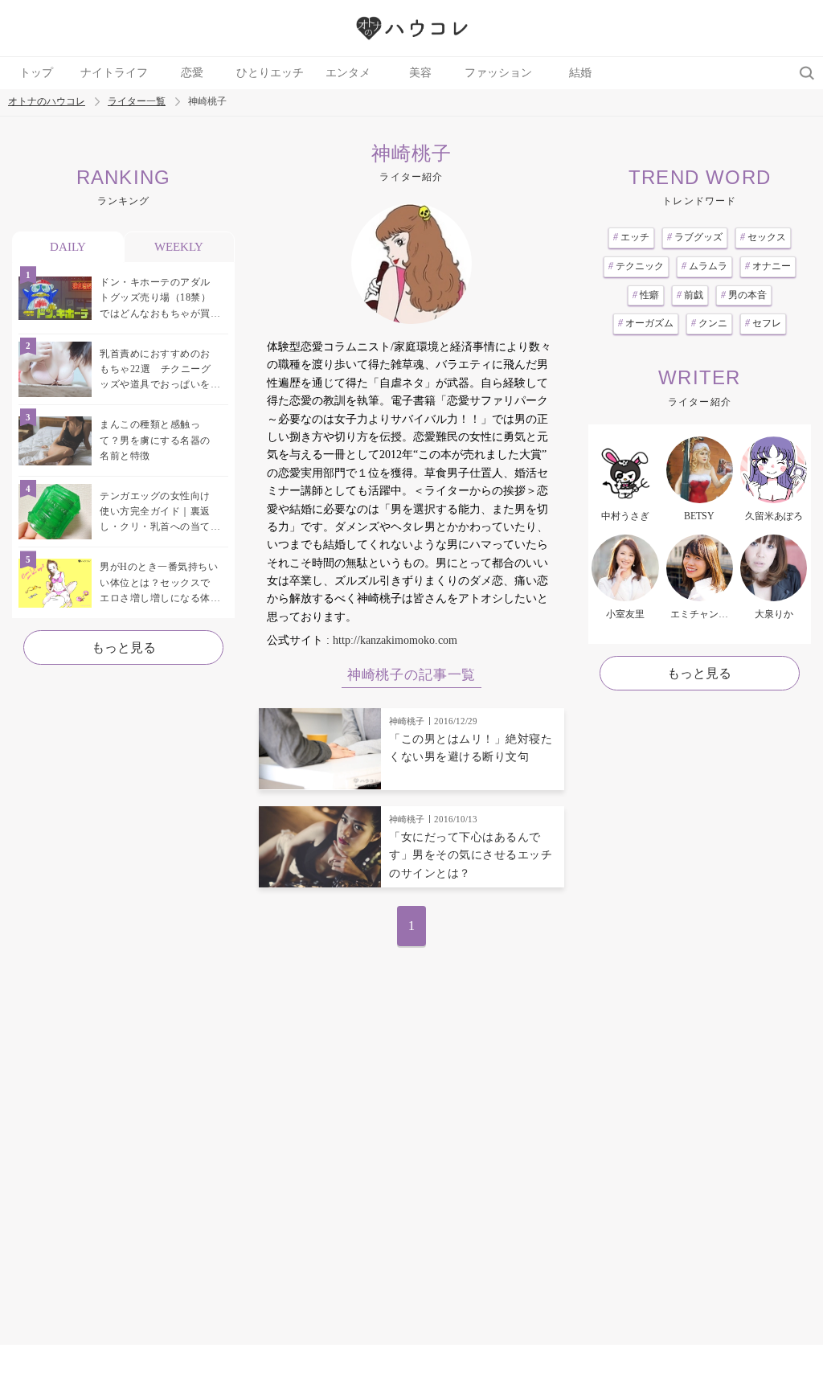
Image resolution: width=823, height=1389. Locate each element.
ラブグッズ (695, 237)
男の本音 (744, 295)
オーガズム (646, 323)
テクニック (636, 266)
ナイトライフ (114, 73)
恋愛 (192, 73)
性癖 (646, 295)
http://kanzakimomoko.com (395, 640)
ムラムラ (704, 266)
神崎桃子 (406, 721)
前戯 (690, 295)
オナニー (768, 266)
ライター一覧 (137, 101)
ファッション (498, 73)
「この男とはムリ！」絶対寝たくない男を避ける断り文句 (470, 748)
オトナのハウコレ (46, 101)
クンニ (709, 323)
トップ (36, 73)
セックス (763, 237)
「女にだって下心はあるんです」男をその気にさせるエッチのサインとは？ (470, 855)
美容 (420, 73)
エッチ (631, 237)
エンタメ (348, 73)
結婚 (580, 73)
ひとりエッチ (270, 73)
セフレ (763, 323)
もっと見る (124, 647)
